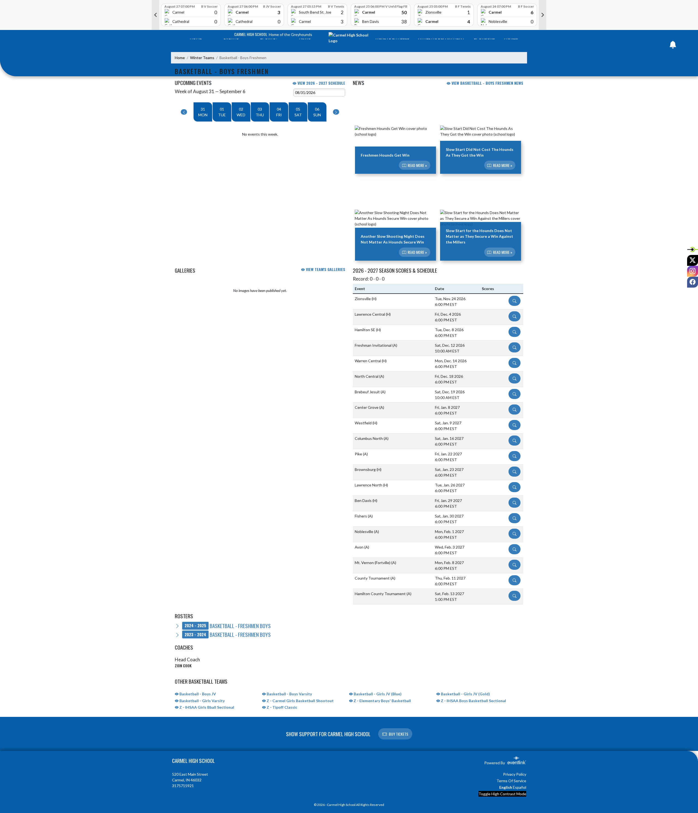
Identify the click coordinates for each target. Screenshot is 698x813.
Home (180, 57)
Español (519, 787)
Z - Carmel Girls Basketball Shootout (300, 700)
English (505, 787)
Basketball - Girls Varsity (202, 700)
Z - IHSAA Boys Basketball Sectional (473, 700)
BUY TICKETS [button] (398, 734)
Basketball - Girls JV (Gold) (465, 694)
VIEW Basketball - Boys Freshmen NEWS (486, 83)
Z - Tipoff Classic (281, 707)
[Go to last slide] (155, 15)
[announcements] (673, 46)
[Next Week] (336, 112)
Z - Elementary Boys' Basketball (382, 700)
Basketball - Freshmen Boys (228, 625)
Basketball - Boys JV (197, 694)
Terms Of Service (511, 780)
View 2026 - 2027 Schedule (320, 83)
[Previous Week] (184, 112)
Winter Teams (202, 57)
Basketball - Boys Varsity (289, 694)
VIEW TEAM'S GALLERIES (325, 269)
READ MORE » (417, 165)
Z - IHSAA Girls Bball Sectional (206, 707)
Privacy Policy (514, 774)
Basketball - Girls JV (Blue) (377, 694)
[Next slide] (542, 15)
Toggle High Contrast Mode (502, 793)
